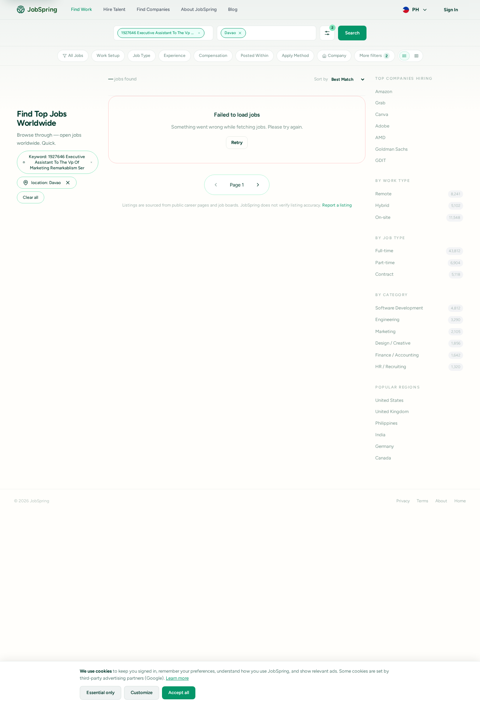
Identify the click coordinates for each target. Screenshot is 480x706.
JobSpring (42, 9)
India (380, 434)
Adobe (382, 126)
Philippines (386, 423)
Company (337, 55)
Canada (383, 457)
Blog (233, 9)
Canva (381, 114)
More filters (373, 55)
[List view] (404, 55)
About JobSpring (199, 9)
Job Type (141, 55)
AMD (380, 137)
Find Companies (153, 9)
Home (460, 500)
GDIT (380, 160)
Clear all (30, 197)
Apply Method (295, 55)
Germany (384, 446)
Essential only (100, 692)
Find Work (81, 9)
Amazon (383, 91)
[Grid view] (416, 55)
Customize (142, 692)
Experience (175, 55)
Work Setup (108, 55)
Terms (422, 500)
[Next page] (258, 185)
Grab (380, 102)
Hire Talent (114, 9)
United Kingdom (392, 411)
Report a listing (337, 205)
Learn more (177, 678)
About (441, 500)
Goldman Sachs (391, 149)
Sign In (451, 9)
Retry (236, 142)
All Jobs (75, 55)
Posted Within (254, 55)
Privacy (403, 500)
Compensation (213, 55)
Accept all (178, 692)
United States (389, 400)
